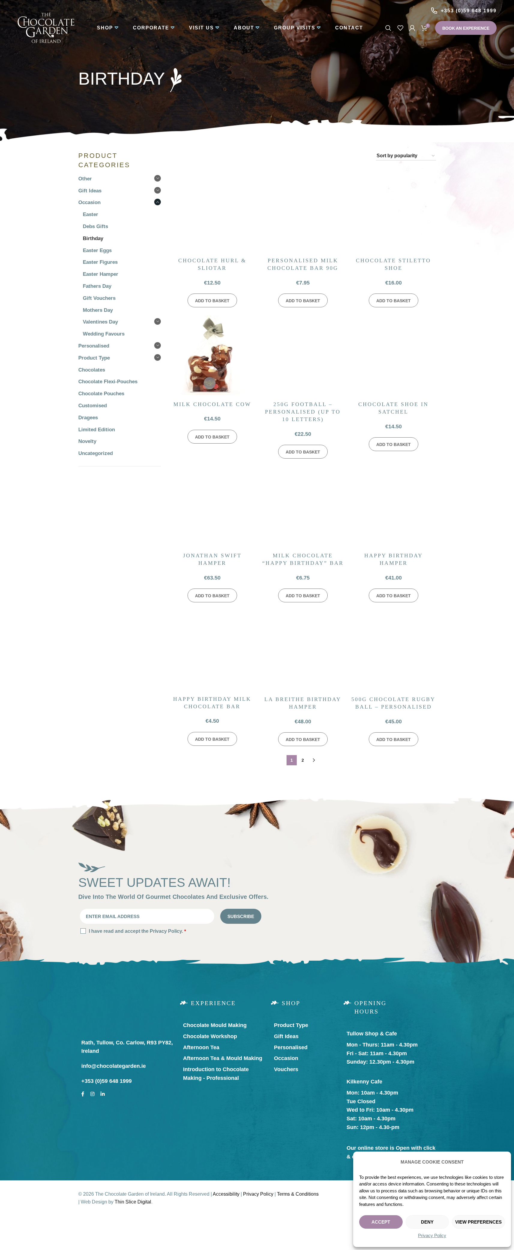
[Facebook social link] (82, 1093)
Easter (90, 214)
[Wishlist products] (400, 28)
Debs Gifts (95, 226)
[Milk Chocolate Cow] (212, 355)
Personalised (93, 346)
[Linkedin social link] (103, 1093)
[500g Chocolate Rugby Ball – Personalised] (393, 650)
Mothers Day (98, 310)
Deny (427, 1221)
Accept (380, 1221)
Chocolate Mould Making (215, 1025)
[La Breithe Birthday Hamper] (302, 650)
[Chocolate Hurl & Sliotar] (212, 212)
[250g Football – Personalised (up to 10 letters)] (302, 355)
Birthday (93, 238)
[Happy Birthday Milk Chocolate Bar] (212, 650)
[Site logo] (45, 27)
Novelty (87, 441)
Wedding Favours (104, 334)
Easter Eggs (97, 250)
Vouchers (286, 1069)
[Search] (388, 28)
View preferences (478, 1221)
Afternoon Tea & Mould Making (222, 1058)
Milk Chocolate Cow (212, 404)
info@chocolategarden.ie (113, 1066)
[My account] (412, 28)
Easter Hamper (100, 274)
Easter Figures (100, 262)
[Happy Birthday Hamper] (393, 507)
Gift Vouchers (99, 298)
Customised (92, 405)
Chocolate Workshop (210, 1036)
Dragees (88, 417)
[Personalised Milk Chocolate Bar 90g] (302, 212)
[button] (212, 300)
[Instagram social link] (92, 1093)
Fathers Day (97, 286)
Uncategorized (95, 453)
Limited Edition (96, 429)
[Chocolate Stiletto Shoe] (393, 212)
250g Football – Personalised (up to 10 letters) (303, 411)
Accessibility (226, 1194)
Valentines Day (100, 322)
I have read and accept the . (137, 931)
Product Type (94, 358)
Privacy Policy (432, 1235)
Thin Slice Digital (133, 1201)
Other (85, 179)
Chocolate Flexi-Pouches (107, 381)
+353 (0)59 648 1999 (469, 10)
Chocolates (91, 370)
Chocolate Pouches (101, 393)
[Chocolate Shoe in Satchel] (393, 355)
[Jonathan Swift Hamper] (212, 507)
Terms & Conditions (298, 1194)
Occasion (89, 202)
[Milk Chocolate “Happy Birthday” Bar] (302, 507)
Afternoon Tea (201, 1047)
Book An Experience (465, 28)
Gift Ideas (89, 191)
